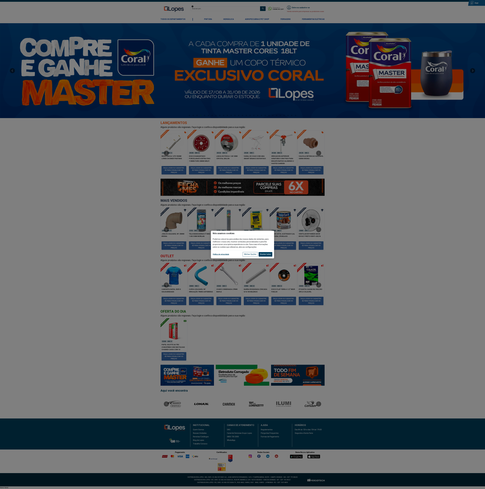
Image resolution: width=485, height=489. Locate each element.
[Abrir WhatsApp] (478, 482)
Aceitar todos (265, 254)
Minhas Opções (250, 254)
